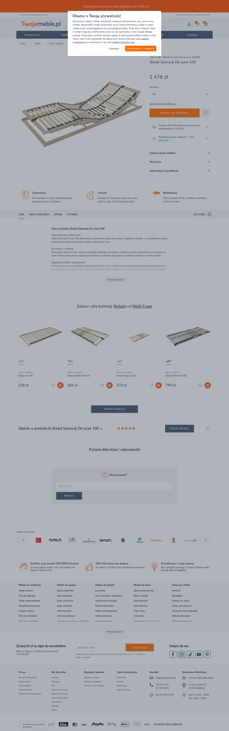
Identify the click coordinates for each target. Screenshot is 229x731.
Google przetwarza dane (122, 42)
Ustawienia (114, 48)
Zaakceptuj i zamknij (140, 48)
